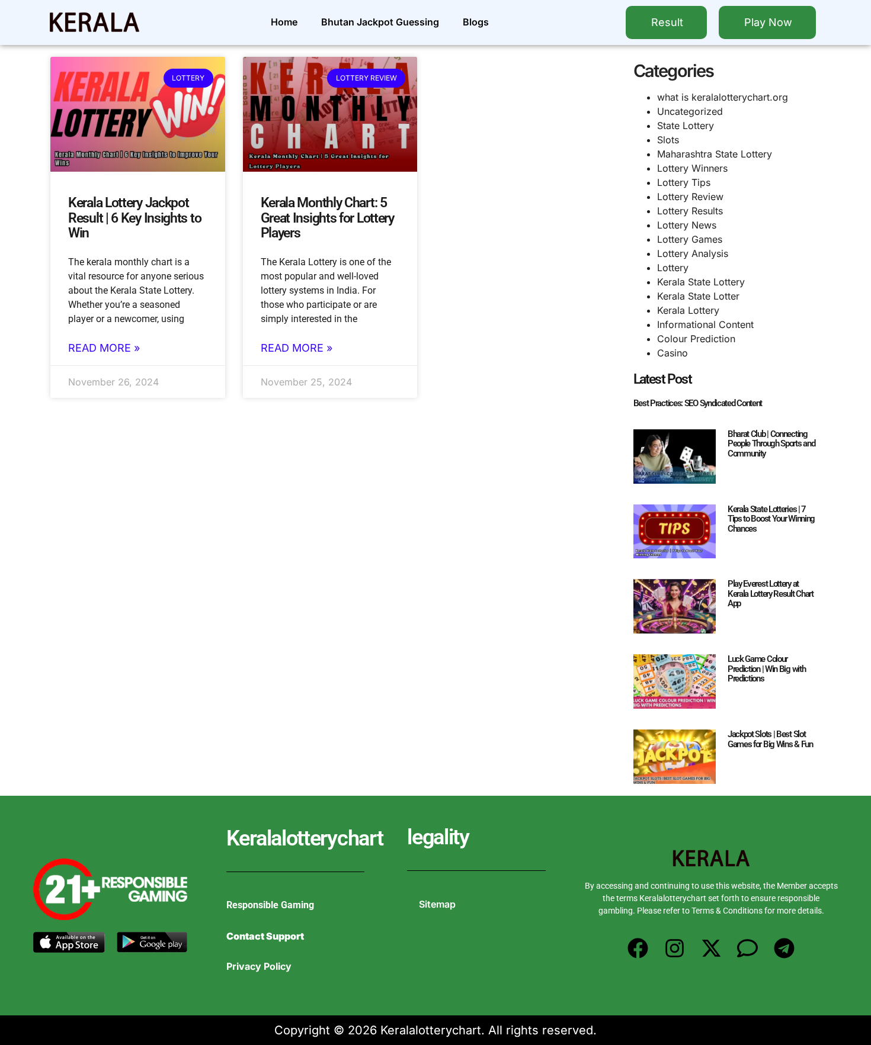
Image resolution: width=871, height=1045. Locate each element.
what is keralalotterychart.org (722, 97)
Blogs (476, 22)
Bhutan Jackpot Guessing (380, 22)
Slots (668, 140)
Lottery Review (690, 196)
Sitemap (437, 904)
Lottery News (686, 225)
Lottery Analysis (692, 253)
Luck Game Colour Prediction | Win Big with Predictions (767, 669)
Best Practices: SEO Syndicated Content (698, 403)
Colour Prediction (696, 339)
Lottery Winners (692, 168)
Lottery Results (690, 211)
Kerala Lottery (688, 310)
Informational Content (705, 324)
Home (284, 22)
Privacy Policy (259, 966)
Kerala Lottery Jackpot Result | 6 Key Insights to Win (134, 218)
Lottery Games (689, 239)
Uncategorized (690, 111)
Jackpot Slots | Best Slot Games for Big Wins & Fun (770, 739)
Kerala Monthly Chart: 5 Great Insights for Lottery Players (327, 218)
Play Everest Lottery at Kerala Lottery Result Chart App (771, 593)
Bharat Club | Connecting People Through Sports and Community (771, 444)
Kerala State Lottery (701, 282)
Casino (672, 353)
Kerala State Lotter (698, 296)
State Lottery (685, 125)
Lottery (673, 268)
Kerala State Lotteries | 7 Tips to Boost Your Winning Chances (771, 519)
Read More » (104, 348)
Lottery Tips (683, 182)
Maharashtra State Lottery (714, 154)
